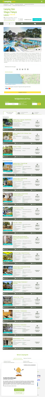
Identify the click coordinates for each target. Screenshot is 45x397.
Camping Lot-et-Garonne (27, 362)
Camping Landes (26, 361)
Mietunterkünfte (24, 104)
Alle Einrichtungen (9, 72)
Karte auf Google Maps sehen (9, 20)
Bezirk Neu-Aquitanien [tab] (18, 358)
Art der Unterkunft (22, 102)
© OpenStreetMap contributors (10, 84)
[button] (22, 77)
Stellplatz (22, 103)
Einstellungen (19, 392)
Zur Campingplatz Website (37, 19)
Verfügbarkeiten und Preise (37, 126)
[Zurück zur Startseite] (9, 2)
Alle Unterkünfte (9, 113)
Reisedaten (7, 102)
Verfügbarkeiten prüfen (28, 19)
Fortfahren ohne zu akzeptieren (30, 364)
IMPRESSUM (37, 388)
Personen (34, 102)
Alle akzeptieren (19, 389)
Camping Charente (7, 361)
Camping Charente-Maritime (9, 362)
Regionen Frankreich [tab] (27, 358)
